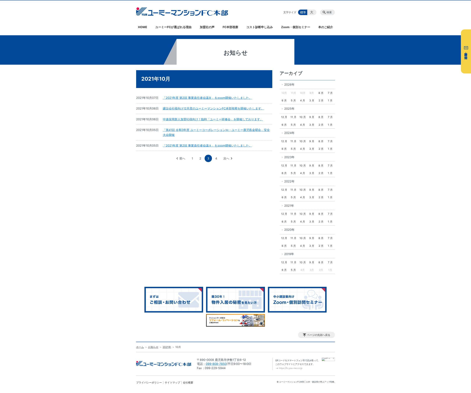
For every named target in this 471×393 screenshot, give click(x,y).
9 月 (311, 117)
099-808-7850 (216, 364)
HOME (142, 27)
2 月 (321, 100)
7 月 (330, 92)
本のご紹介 (325, 27)
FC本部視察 (230, 27)
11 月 (293, 117)
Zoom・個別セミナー (295, 27)
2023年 (289, 157)
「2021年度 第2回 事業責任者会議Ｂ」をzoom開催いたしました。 (207, 98)
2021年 (289, 205)
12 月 (284, 117)
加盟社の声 (207, 27)
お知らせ (153, 347)
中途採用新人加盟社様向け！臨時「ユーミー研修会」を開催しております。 (213, 119)
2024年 (289, 133)
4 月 (302, 100)
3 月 (311, 100)
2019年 (289, 254)
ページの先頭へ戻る (318, 334)
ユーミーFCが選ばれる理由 (173, 27)
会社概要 (188, 382)
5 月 (293, 100)
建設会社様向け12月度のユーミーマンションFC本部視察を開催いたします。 (213, 108)
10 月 (303, 117)
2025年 (289, 108)
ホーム (140, 347)
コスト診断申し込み (259, 27)
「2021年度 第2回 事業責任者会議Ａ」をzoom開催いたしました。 (207, 145)
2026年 (289, 84)
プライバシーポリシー (149, 382)
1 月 (330, 100)
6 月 (284, 100)
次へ (226, 158)
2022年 (289, 181)
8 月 (320, 92)
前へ (182, 158)
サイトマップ (172, 382)
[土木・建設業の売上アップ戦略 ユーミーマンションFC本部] (182, 11)
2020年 (289, 230)
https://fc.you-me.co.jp (290, 368)
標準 (303, 12)
